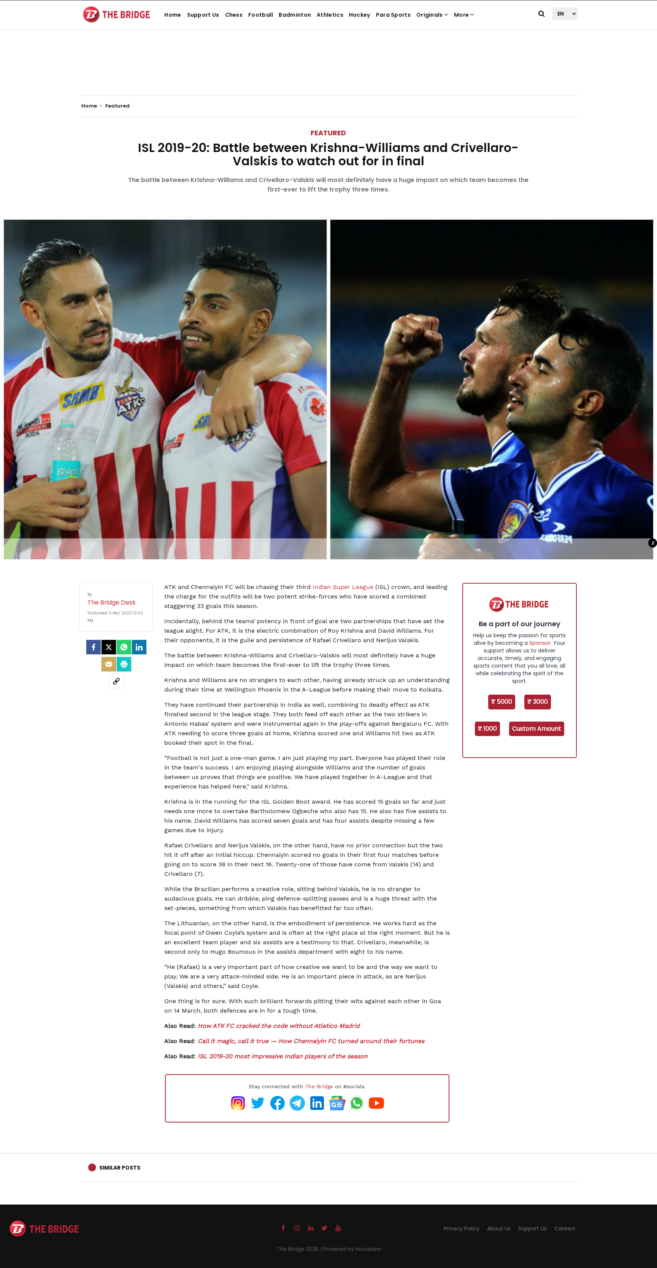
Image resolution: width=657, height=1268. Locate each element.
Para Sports (393, 15)
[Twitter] (108, 647)
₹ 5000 (501, 701)
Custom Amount (536, 728)
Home (172, 15)
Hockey (359, 15)
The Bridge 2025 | (299, 1249)
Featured (328, 133)
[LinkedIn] (139, 647)
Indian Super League (343, 586)
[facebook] (93, 647)
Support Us (203, 15)
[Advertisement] (328, 72)
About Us (499, 1228)
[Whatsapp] (124, 647)
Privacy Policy (461, 1228)
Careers (564, 1228)
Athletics (330, 15)
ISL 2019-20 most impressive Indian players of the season (283, 1056)
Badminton (295, 15)
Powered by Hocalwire (352, 1249)
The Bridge (319, 1086)
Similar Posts (119, 1167)
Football (260, 15)
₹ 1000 (487, 728)
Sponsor (540, 643)
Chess (234, 15)
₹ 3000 (537, 701)
